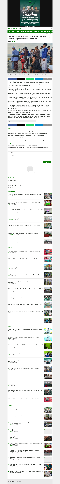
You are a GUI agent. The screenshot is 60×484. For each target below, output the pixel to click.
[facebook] (12, 79)
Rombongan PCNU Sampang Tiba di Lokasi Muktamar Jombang (21, 137)
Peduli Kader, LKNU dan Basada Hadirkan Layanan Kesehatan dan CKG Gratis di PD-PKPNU (25, 312)
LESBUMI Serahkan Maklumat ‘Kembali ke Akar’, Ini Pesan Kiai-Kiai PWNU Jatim (24, 375)
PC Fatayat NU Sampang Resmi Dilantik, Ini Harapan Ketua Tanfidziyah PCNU (24, 251)
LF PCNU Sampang (26, 121)
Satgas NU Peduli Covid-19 (15, 185)
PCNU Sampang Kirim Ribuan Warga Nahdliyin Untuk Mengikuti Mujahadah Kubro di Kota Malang (25, 289)
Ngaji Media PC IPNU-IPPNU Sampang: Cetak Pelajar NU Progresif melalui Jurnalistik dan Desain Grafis (25, 210)
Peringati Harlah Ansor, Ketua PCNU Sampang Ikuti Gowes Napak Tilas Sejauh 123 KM (25, 274)
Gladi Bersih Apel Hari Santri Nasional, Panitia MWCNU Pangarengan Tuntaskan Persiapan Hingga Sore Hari (24, 451)
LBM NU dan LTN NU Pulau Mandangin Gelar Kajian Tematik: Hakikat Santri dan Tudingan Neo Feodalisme (24, 195)
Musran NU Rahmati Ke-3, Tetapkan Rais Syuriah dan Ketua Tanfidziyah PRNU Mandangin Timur (27, 140)
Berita (13, 33)
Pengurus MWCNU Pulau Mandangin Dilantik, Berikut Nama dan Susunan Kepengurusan (23, 383)
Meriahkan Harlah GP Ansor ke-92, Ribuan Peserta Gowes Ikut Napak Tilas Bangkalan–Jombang (23, 266)
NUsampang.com (12, 81)
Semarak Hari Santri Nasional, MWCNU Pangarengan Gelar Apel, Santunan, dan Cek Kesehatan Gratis (26, 422)
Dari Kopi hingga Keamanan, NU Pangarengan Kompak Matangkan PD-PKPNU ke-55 (25, 319)
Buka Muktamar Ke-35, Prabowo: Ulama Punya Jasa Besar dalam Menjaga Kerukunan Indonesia (27, 133)
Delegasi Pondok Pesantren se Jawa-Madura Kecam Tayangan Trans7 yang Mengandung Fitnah (24, 203)
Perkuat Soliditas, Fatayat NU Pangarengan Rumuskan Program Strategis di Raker (25, 304)
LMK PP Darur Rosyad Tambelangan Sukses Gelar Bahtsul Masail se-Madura (24, 225)
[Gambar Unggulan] (30, 58)
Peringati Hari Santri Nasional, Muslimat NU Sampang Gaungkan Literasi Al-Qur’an (26, 430)
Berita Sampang (18, 121)
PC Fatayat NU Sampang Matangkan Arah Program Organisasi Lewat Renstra (24, 297)
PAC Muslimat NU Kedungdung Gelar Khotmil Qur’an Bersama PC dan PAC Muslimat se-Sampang (25, 282)
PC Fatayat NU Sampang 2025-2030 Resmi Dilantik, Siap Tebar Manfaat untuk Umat (25, 258)
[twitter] (21, 79)
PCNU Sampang (12, 180)
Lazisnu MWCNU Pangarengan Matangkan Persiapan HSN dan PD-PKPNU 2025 (26, 415)
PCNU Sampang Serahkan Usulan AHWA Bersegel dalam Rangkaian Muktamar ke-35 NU (26, 135)
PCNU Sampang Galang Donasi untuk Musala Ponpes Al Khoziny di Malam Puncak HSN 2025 (25, 465)
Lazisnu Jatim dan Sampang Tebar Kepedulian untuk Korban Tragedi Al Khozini (25, 458)
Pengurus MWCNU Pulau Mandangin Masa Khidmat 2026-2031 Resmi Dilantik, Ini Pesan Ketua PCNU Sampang (25, 391)
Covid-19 (11, 187)
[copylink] (47, 79)
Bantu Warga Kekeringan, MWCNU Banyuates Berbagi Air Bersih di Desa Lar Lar (24, 368)
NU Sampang (14, 41)
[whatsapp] (30, 79)
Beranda (9, 33)
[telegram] (39, 79)
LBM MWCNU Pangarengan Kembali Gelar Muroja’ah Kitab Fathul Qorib (23, 233)
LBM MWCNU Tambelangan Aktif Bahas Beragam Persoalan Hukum (22, 218)
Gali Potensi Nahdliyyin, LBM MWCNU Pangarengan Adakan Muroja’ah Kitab (24, 240)
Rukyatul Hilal (33, 121)
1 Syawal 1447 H (11, 121)
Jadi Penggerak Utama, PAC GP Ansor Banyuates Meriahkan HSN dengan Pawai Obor (25, 437)
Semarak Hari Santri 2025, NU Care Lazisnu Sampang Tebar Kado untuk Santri (26, 407)
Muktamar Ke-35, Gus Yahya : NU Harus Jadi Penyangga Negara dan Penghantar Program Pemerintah (28, 131)
